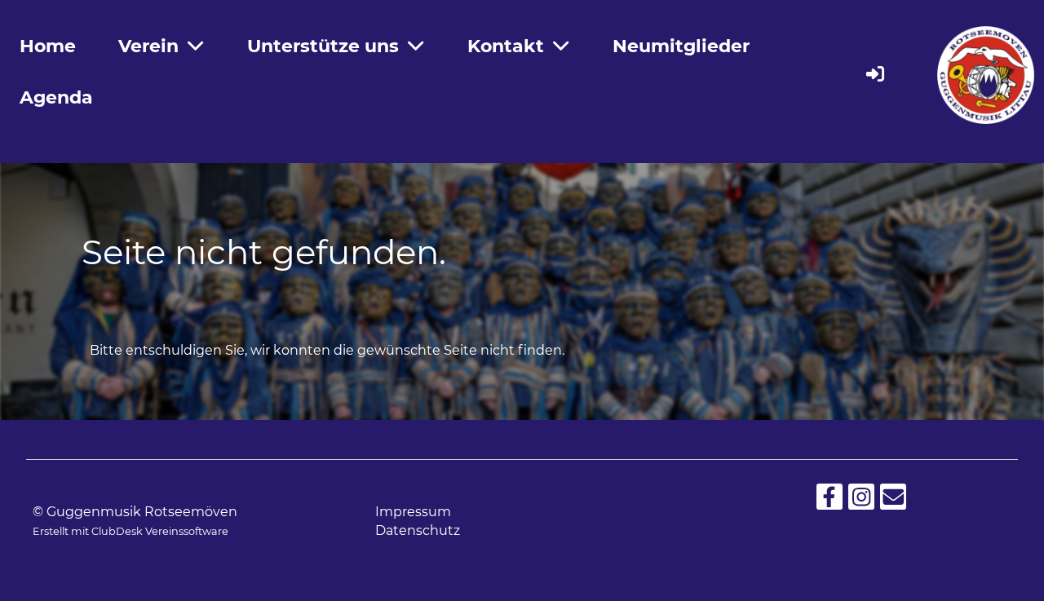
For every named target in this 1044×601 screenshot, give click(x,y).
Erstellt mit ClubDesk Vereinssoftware (130, 531)
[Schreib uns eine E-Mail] (893, 500)
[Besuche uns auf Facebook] (829, 500)
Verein (148, 46)
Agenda (56, 97)
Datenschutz (417, 530)
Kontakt (505, 46)
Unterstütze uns (323, 46)
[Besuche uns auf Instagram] (861, 500)
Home (48, 46)
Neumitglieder (681, 46)
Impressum (413, 511)
